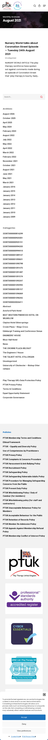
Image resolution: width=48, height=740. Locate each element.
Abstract (7, 306)
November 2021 (10, 161)
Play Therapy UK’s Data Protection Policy (22, 380)
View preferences (24, 731)
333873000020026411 (13, 302)
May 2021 (7, 178)
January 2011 (9, 208)
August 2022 (8, 135)
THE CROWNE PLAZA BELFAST (17, 348)
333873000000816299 (13, 233)
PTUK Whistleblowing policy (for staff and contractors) (22, 502)
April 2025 (7, 122)
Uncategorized (10, 58)
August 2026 (8, 114)
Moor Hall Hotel (10, 340)
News (5, 344)
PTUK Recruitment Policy (14, 468)
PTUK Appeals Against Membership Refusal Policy (23, 530)
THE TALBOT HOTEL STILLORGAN (18, 357)
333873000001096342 (13, 298)
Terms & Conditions (12, 389)
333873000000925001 (13, 238)
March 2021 (8, 182)
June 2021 (7, 174)
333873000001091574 (13, 276)
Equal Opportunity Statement (16, 393)
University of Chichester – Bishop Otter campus (21, 367)
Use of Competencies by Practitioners (21, 451)
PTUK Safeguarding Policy (15, 472)
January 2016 (9, 187)
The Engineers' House (13, 352)
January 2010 (9, 212)
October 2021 (9, 165)
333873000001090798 (13, 263)
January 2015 (9, 191)
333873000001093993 (13, 285)
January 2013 (9, 200)
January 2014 (9, 195)
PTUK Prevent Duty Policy (15, 488)
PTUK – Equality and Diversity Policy (19, 446)
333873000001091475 (13, 268)
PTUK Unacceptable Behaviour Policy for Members (22, 509)
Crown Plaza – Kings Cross (15, 327)
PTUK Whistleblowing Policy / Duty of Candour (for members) (20, 494)
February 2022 (9, 157)
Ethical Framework (11, 442)
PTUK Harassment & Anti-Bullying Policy (21, 464)
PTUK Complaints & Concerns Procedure (22, 459)
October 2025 (9, 118)
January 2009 (9, 217)
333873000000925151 (13, 242)
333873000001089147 (13, 255)
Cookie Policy (16, 736)
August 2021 (8, 169)
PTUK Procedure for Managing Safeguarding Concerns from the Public (24, 482)
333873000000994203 (13, 246)
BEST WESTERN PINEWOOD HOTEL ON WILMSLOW (20, 316)
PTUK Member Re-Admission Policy (19, 524)
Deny (24, 724)
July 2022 (7, 139)
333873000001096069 (13, 293)
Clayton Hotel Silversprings (15, 322)
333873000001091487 (13, 272)
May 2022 (7, 144)
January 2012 (9, 204)
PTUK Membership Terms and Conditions (22, 438)
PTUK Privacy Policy (29, 736)
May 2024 (7, 127)
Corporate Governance (13, 397)
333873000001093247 (13, 281)
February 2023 (9, 131)
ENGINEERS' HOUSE (12, 335)
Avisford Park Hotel (12, 311)
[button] (44, 694)
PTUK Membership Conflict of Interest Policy (24, 536)
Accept (24, 717)
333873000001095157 (13, 289)
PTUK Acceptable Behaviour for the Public (22, 515)
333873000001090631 (13, 259)
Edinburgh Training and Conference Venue (22, 331)
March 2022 (8, 152)
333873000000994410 (13, 251)
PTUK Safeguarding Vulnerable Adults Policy (23, 476)
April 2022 (7, 148)
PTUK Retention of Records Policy (19, 520)
